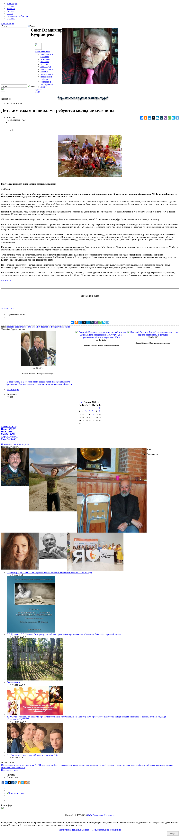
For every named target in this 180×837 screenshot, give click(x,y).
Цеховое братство (54, 765)
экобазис (65, 327)
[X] (153, 118)
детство (44, 64)
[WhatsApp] (169, 118)
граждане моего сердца (74, 765)
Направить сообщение (17, 16)
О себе (10, 13)
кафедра (44, 79)
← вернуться (7, 308)
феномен (44, 56)
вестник (44, 71)
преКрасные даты (126, 765)
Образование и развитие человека (17, 765)
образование (46, 82)
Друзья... (11, 11)
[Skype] (173, 118)
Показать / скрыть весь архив (15, 444)
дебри (43, 87)
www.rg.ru (6, 280)
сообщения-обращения (147, 765)
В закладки (12, 3)
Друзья (38, 89)
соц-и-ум (56, 327)
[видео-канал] (3, 91)
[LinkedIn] (157, 118)
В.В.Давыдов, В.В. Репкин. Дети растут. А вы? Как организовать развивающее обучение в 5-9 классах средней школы (64, 634)
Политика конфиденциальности (74, 830)
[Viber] (165, 118)
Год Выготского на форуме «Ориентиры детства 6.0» (32, 755)
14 (93, 414)
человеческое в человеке (13, 767)
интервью (45, 59)
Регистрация (13, 389)
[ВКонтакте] (141, 118)
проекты (44, 61)
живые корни (46, 69)
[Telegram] (177, 118)
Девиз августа (13, 682)
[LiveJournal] (161, 118)
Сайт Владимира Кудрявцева (101, 815)
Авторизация (7, 23)
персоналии (46, 77)
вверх (173, 833)
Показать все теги (9, 770)
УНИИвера (39, 765)
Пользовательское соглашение (106, 830)
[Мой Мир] (149, 118)
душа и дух (45, 66)
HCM (37, 92)
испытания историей (96, 765)
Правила (11, 18)
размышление (47, 74)
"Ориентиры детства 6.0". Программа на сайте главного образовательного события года (49, 572)
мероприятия (46, 84)
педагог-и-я (46, 327)
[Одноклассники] (145, 118)
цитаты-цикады (165, 765)
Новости (11, 8)
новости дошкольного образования (23, 327)
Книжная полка (42, 51)
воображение (46, 54)
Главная (10, 6)
